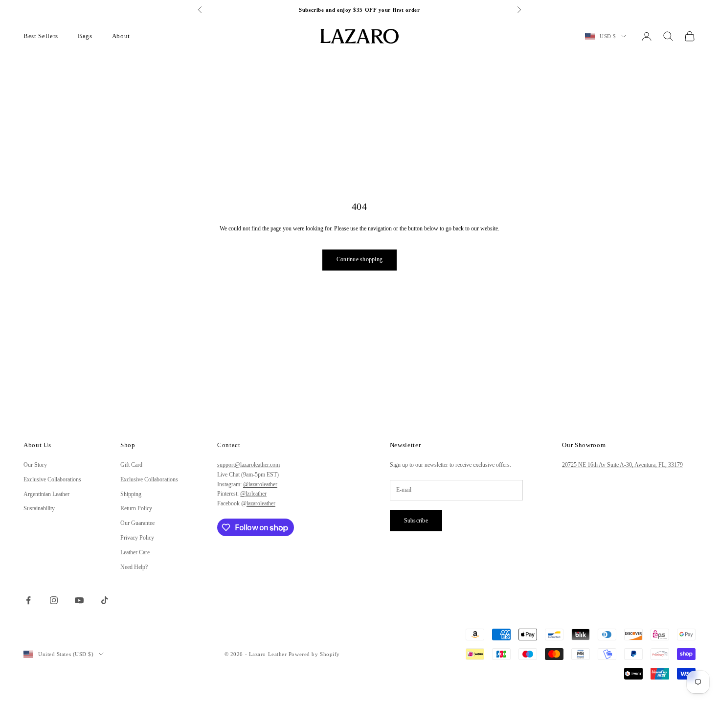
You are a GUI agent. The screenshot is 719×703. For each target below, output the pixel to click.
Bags (85, 36)
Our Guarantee (137, 523)
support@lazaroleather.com (248, 464)
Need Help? (134, 567)
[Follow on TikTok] (105, 600)
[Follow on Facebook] (28, 600)
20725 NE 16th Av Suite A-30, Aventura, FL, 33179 (622, 464)
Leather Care (135, 552)
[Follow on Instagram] (54, 600)
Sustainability (39, 508)
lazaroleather (261, 503)
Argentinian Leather (46, 494)
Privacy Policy (137, 537)
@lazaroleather (260, 484)
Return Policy (136, 508)
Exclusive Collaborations (52, 479)
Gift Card (131, 464)
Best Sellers (40, 36)
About (121, 36)
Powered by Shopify (314, 654)
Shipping (130, 494)
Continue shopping (359, 259)
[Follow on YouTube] (79, 600)
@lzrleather (253, 493)
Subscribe (416, 520)
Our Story (35, 464)
